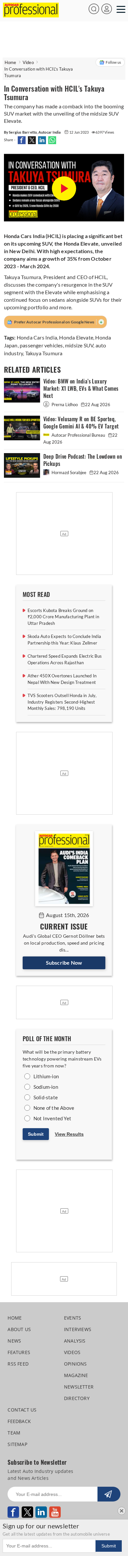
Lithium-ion (46, 1076)
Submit (36, 1134)
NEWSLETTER (79, 1387)
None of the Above (53, 1108)
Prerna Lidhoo (65, 404)
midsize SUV (79, 345)
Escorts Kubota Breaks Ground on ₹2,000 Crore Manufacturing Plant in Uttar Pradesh (63, 617)
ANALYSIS (75, 1341)
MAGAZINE (76, 1375)
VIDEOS (72, 1352)
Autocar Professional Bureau (78, 435)
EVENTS (72, 1318)
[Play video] (64, 188)
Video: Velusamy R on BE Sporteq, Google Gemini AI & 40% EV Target (81, 423)
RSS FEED (18, 1364)
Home (10, 62)
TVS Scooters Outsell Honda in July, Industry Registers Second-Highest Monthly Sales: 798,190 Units (62, 702)
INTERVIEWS (77, 1329)
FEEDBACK (19, 1421)
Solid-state (45, 1097)
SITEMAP (17, 1444)
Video (28, 62)
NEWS (14, 1341)
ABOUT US (19, 1329)
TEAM (14, 1433)
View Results (69, 1134)
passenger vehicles (41, 345)
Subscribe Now (64, 962)
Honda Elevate (76, 337)
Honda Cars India (37, 337)
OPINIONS (75, 1364)
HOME (15, 1318)
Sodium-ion (45, 1087)
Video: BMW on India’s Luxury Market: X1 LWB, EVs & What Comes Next (80, 388)
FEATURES (19, 1352)
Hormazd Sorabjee (69, 472)
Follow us (113, 62)
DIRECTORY (77, 1398)
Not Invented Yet (52, 1118)
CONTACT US (22, 1410)
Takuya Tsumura (44, 353)
